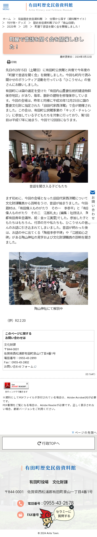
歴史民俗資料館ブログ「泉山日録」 (54, 22)
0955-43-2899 (27, 358)
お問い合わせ (93, 208)
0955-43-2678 (59, 503)
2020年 (11, 26)
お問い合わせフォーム (19, 366)
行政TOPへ (50, 443)
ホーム (7, 19)
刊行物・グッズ (16, 22)
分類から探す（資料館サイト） (69, 19)
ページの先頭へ (86, 432)
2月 (25, 26)
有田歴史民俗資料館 (30, 19)
